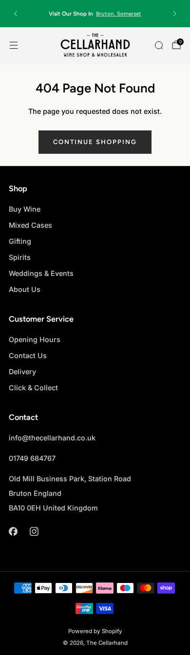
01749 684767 (32, 458)
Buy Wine (24, 209)
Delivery (22, 371)
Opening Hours (34, 339)
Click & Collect (33, 387)
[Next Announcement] (175, 13)
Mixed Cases (30, 225)
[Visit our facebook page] (12, 531)
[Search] (159, 45)
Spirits (20, 257)
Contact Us (28, 355)
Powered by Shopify (95, 631)
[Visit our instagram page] (33, 531)
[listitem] (95, 13)
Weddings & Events (41, 273)
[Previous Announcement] (15, 13)
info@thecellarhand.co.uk (52, 438)
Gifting (20, 241)
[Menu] (14, 45)
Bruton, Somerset (118, 13)
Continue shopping (95, 142)
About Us (24, 289)
